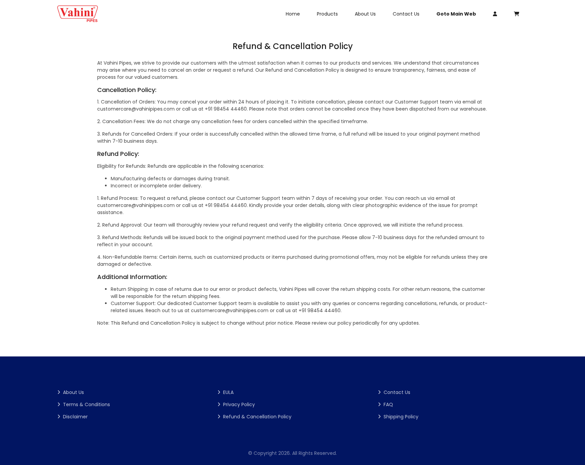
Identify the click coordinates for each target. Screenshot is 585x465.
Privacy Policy (239, 404)
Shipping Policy (401, 416)
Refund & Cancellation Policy (257, 416)
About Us (365, 13)
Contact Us (406, 13)
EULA (228, 392)
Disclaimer (75, 416)
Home (293, 13)
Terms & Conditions (86, 404)
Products (327, 13)
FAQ (388, 404)
